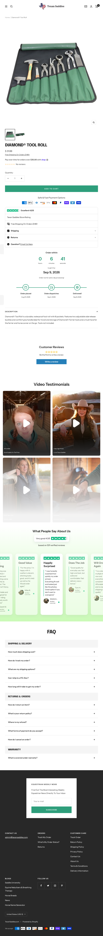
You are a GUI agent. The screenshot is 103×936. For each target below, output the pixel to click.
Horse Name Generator (15, 905)
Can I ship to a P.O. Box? (18, 678)
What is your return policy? (20, 713)
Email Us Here (26, 244)
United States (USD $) (15, 914)
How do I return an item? (19, 705)
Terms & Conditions (79, 866)
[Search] (11, 6)
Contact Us (75, 856)
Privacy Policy (76, 851)
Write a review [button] (51, 361)
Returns (41, 847)
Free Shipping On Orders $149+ (17, 155)
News (7, 900)
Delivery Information (79, 871)
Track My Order (44, 837)
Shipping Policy (77, 847)
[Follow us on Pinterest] (61, 885)
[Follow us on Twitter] (48, 885)
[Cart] (96, 6)
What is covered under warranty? (22, 758)
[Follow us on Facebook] (41, 885)
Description (11, 312)
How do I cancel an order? (19, 739)
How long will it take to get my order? (24, 686)
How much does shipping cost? (21, 652)
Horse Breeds (11, 895)
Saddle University (12, 882)
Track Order (75, 837)
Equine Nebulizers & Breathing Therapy (18, 889)
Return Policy (76, 842)
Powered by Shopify (30, 922)
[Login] (91, 6)
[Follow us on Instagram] (55, 885)
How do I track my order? (19, 660)
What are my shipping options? (21, 669)
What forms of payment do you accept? (25, 731)
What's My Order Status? (48, 842)
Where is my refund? (17, 722)
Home (7, 17)
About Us (74, 861)
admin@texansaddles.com (16, 837)
